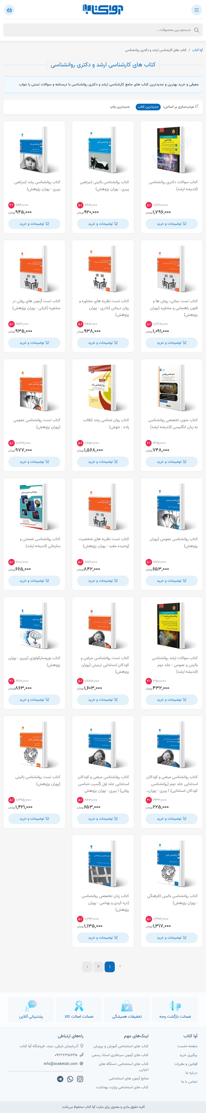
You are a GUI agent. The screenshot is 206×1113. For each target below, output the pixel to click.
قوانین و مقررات (185, 1064)
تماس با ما (189, 1082)
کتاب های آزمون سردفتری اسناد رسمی (120, 1055)
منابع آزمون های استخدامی (129, 1078)
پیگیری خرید (188, 1055)
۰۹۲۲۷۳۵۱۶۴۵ (66, 1055)
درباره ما (191, 1073)
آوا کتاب (197, 50)
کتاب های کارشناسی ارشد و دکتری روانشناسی (103, 65)
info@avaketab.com (61, 1064)
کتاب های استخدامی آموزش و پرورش (121, 1046)
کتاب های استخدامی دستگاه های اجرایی (124, 1067)
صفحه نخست (187, 1046)
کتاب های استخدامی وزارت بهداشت (122, 1087)
